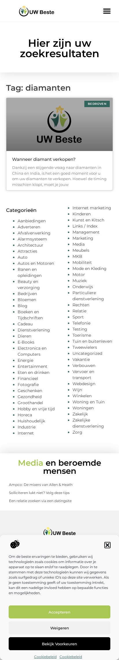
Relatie (79, 311)
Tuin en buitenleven (92, 341)
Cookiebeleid (45, 657)
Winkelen (82, 395)
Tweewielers (84, 347)
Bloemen (27, 299)
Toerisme (81, 335)
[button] (107, 545)
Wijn (77, 389)
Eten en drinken (33, 372)
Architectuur (30, 245)
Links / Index (84, 226)
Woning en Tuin (88, 401)
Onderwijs (82, 286)
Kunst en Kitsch (88, 220)
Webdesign (83, 383)
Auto (22, 257)
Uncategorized (87, 353)
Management (86, 232)
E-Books (26, 342)
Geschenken (30, 390)
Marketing (82, 238)
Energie (25, 360)
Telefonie (81, 323)
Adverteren (29, 227)
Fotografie (28, 384)
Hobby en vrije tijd (36, 408)
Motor (78, 274)
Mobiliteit (82, 262)
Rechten (80, 304)
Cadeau (25, 324)
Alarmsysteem (32, 239)
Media (78, 244)
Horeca (25, 414)
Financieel (28, 378)
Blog (22, 305)
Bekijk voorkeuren (59, 644)
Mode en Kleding (89, 268)
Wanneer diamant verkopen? (44, 159)
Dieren (24, 336)
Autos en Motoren (36, 263)
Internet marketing (91, 207)
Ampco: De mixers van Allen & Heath (40, 484)
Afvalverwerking (34, 233)
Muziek (79, 280)
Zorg (77, 432)
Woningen (83, 408)
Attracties (27, 251)
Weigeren (59, 628)
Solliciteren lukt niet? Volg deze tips (39, 493)
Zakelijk (80, 414)
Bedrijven (27, 293)
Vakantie (81, 359)
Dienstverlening (34, 330)
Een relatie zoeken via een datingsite (40, 501)
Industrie (27, 427)
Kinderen (81, 214)
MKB (77, 256)
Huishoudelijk (31, 421)
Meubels (80, 250)
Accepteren (59, 612)
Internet (26, 433)
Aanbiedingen (32, 220)
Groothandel (30, 402)
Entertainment (32, 366)
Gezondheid (30, 396)
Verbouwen (83, 365)
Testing (79, 329)
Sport (78, 317)
